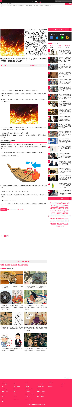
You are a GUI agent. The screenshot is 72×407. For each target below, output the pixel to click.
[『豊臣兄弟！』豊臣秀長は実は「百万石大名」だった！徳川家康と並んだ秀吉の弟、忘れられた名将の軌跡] (53, 178)
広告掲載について (29, 389)
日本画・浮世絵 (17, 386)
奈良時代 (8, 264)
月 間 (67, 46)
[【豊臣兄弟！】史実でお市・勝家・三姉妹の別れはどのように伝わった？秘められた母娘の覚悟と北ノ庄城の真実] (53, 156)
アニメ (60, 205)
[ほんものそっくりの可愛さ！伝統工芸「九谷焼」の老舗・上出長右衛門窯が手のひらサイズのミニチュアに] (53, 141)
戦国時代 (60, 203)
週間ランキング (40, 396)
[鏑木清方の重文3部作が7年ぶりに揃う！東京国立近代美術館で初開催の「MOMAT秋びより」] (53, 149)
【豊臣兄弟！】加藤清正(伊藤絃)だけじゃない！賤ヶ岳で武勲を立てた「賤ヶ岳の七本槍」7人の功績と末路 (64, 81)
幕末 (58, 211)
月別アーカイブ (40, 394)
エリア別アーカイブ (30, 394)
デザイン (69, 216)
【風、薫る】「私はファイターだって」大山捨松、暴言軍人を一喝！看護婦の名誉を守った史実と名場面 (64, 103)
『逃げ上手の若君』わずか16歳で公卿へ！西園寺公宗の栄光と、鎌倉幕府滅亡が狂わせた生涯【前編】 (64, 192)
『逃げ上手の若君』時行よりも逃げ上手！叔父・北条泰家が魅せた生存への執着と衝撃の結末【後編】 (64, 126)
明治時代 (52, 216)
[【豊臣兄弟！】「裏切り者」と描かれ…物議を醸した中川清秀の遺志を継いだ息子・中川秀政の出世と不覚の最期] (53, 119)
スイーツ (62, 208)
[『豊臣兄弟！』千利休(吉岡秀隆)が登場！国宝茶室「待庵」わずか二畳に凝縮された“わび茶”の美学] (53, 75)
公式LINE (62, 37)
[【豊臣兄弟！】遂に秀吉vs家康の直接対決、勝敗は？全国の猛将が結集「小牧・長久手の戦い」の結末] (53, 134)
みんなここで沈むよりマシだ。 (13, 209)
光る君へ (60, 223)
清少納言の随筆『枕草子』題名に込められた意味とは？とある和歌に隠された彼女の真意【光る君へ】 (35, 307)
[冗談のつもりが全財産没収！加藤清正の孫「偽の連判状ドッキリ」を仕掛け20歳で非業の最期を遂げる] (53, 171)
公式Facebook (51, 37)
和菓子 (15, 394)
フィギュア (54, 221)
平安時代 (54, 205)
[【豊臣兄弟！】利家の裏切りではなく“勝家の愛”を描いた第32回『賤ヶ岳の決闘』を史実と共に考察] (53, 89)
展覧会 (60, 221)
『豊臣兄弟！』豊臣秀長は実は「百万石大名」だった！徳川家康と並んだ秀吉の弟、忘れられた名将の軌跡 (64, 177)
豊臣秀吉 (66, 218)
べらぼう (60, 213)
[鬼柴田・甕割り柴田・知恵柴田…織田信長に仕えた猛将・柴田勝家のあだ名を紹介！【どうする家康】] (35, 319)
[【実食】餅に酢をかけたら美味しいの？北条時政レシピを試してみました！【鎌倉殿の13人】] (35, 340)
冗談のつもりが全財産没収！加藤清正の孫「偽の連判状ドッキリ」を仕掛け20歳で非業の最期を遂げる (64, 170)
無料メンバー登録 (41, 391)
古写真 (3, 401)
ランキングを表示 (59, 199)
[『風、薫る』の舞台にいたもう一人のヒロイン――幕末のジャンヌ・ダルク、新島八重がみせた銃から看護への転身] (53, 52)
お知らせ (27, 386)
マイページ (28, 391)
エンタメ (15, 396)
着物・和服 (16, 389)
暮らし (3, 399)
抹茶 (63, 216)
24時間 (51, 46)
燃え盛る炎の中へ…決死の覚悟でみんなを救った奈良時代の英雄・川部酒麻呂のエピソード (35, 5)
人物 (7, 65)
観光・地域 (4, 396)
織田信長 (66, 213)
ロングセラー (55, 208)
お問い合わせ (40, 389)
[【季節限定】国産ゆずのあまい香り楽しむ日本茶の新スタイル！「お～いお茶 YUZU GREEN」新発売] (53, 186)
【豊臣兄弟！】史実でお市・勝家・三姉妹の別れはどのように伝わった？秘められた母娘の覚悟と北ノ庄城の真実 (64, 155)
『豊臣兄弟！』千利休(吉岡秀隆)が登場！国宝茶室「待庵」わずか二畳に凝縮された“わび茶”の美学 (64, 74)
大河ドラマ (66, 203)
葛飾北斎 (66, 223)
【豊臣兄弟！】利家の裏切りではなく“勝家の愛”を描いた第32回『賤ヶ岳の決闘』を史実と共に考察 (64, 89)
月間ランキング (29, 399)
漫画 (62, 211)
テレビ (54, 213)
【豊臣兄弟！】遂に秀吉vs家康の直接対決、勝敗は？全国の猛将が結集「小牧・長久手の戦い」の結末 (64, 133)
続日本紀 (21, 264)
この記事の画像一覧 (24, 261)
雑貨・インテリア (5, 391)
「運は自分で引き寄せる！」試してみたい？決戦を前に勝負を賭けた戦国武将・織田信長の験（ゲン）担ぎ (11, 307)
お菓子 (53, 211)
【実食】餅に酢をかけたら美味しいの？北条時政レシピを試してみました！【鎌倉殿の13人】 (35, 350)
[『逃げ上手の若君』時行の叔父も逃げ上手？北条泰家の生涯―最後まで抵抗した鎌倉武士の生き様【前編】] (53, 97)
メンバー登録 (68, 4)
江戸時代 (53, 203)
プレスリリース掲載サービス (59, 29)
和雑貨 (15, 391)
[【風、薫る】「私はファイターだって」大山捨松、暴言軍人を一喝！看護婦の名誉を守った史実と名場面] (53, 104)
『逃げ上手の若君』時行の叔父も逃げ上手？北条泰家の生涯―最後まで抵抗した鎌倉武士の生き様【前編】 (64, 96)
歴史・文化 (15, 5)
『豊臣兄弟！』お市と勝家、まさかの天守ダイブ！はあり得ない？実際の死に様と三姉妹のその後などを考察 (64, 163)
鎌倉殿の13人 (60, 226)
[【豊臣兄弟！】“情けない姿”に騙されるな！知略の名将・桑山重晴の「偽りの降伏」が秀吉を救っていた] (53, 60)
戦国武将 (66, 205)
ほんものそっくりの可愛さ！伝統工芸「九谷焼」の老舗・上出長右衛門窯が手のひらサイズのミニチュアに (64, 140)
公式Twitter (57, 37)
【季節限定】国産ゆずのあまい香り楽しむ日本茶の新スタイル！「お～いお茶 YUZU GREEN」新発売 (64, 185)
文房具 (53, 218)
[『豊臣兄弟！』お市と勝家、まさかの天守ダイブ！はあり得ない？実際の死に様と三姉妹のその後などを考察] (53, 163)
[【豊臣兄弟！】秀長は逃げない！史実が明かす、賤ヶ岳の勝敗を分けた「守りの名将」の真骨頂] (53, 67)
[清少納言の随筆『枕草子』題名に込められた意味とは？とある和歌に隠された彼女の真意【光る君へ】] (35, 297)
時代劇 (67, 211)
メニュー (1, 1)
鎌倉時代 (66, 221)
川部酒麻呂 (14, 264)
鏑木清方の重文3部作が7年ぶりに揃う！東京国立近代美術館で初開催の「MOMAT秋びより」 (64, 148)
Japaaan (36, 1)
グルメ (3, 394)
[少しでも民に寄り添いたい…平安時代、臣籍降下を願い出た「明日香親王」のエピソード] (11, 319)
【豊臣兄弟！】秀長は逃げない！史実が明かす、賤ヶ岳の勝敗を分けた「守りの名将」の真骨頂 (64, 66)
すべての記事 (4, 384)
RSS (67, 37)
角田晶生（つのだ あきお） (35, 65)
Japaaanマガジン (8, 5)
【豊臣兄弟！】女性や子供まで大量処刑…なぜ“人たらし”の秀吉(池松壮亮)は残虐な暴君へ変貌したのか (64, 111)
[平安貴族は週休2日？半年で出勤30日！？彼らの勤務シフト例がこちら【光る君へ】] (35, 278)
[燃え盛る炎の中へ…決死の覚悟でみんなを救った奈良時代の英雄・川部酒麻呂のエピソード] (23, 42)
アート (3, 386)
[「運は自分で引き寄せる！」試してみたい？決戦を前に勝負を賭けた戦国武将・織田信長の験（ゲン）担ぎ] (11, 297)
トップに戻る (68, 378)
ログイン (63, 4)
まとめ (15, 384)
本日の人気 (28, 396)
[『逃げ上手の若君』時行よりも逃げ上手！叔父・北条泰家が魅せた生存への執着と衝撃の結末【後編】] (53, 126)
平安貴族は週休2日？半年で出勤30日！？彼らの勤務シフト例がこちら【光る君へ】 (35, 286)
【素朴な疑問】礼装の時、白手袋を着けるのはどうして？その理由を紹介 (11, 349)
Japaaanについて (41, 386)
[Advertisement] (23, 18)
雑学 (67, 208)
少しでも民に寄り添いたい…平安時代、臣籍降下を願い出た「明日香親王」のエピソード (11, 327)
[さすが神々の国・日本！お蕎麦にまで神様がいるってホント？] (11, 278)
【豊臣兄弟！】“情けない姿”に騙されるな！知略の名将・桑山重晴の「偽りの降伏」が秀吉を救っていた (64, 59)
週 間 (59, 46)
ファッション (4, 389)
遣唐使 (26, 264)
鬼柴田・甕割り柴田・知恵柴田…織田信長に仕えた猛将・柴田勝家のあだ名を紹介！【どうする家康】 (35, 328)
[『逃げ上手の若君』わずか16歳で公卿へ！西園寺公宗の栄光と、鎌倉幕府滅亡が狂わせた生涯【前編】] (53, 193)
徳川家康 (58, 216)
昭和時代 (54, 223)
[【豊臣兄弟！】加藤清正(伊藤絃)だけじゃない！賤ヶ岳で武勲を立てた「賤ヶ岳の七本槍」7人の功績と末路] (53, 82)
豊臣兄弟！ (59, 218)
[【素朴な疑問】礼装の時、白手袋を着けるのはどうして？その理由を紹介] (11, 340)
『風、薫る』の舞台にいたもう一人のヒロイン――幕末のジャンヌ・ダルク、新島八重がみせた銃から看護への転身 (64, 52)
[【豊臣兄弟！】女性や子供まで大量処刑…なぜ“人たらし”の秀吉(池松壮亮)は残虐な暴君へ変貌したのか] (53, 112)
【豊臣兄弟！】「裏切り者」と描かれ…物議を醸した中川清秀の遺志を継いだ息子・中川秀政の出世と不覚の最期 (64, 118)
